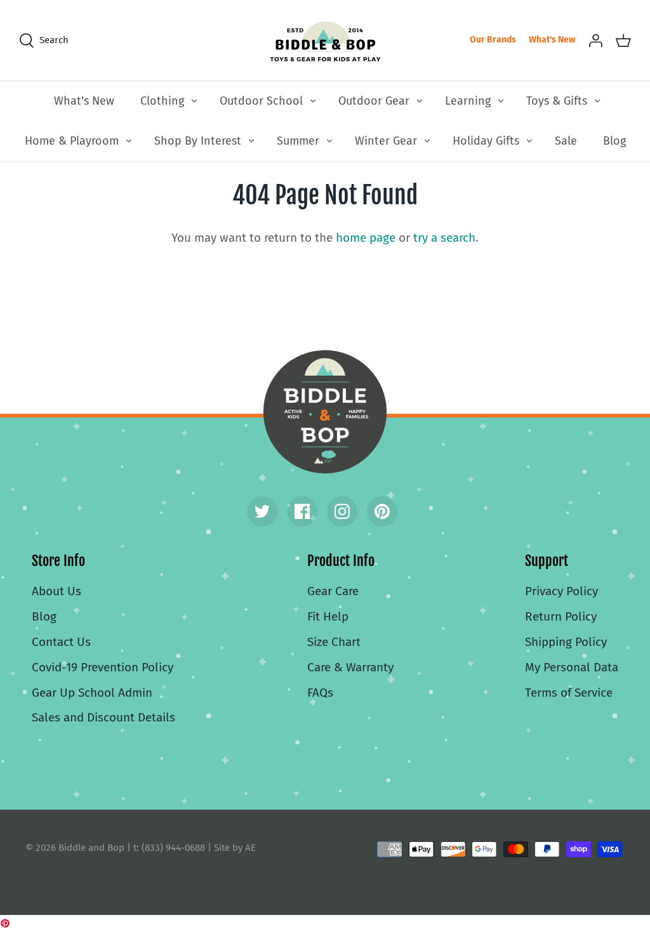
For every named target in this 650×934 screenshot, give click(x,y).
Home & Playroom (72, 141)
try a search (444, 237)
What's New (552, 39)
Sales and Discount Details (103, 717)
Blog (614, 141)
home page (365, 237)
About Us (56, 591)
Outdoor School (261, 101)
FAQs (320, 692)
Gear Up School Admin (92, 692)
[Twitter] (262, 511)
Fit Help (327, 616)
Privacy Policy (561, 591)
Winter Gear (386, 141)
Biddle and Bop (325, 411)
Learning (468, 101)
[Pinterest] (382, 511)
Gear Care (333, 591)
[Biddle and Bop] (325, 40)
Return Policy (561, 616)
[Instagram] (342, 511)
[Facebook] (302, 511)
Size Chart (334, 642)
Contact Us (61, 642)
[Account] (595, 40)
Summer (298, 141)
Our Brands (493, 39)
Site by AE (235, 847)
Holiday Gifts (486, 141)
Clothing (162, 101)
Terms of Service (569, 692)
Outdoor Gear (373, 101)
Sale (566, 141)
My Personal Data (571, 667)
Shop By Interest (197, 141)
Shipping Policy (566, 642)
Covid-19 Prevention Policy (102, 667)
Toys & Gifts (556, 101)
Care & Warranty (350, 667)
